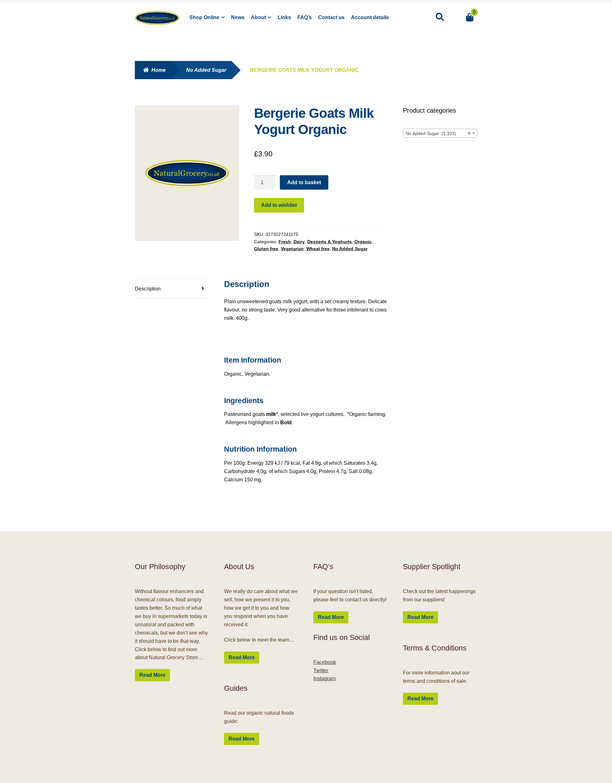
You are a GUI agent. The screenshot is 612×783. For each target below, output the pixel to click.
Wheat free (318, 248)
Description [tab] (148, 288)
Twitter (320, 670)
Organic (363, 241)
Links (284, 17)
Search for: (439, 17)
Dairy (299, 241)
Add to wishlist (279, 205)
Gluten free (266, 248)
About (258, 17)
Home (158, 70)
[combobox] (440, 133)
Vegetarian (292, 248)
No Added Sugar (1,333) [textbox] (438, 133)
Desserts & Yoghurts (329, 241)
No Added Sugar (206, 70)
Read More (152, 675)
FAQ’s (304, 17)
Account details (370, 17)
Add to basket (304, 182)
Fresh (285, 241)
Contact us (331, 17)
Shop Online (204, 17)
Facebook (324, 662)
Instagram (324, 678)
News (237, 17)
